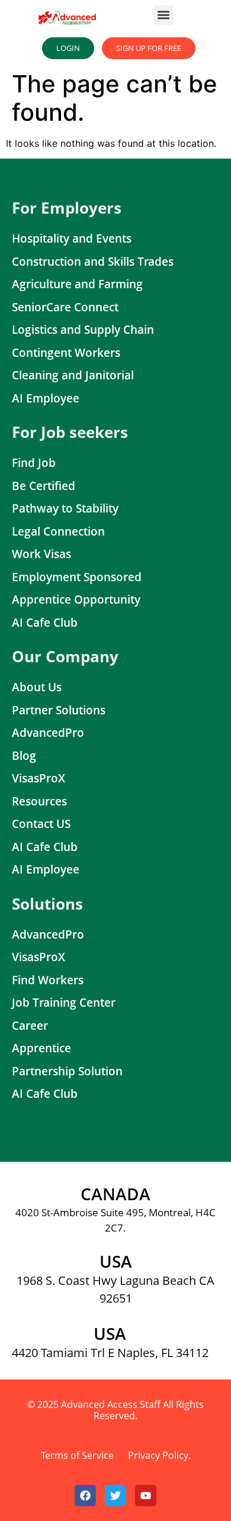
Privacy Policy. (159, 1455)
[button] (164, 15)
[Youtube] (145, 1495)
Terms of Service (77, 1455)
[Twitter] (115, 1495)
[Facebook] (85, 1495)
